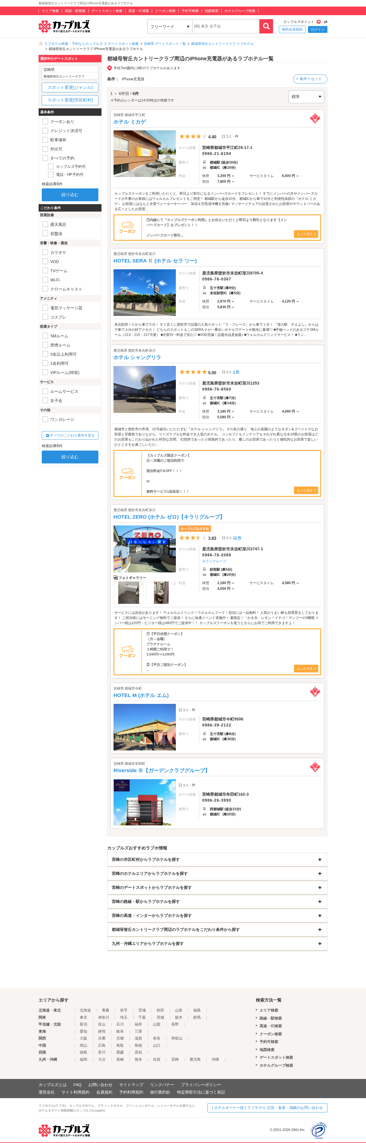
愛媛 (120, 1052)
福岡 (83, 1059)
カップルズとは (53, 1084)
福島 (197, 1010)
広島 (102, 1045)
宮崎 (175, 1059)
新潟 (83, 1024)
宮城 (142, 1010)
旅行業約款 (160, 1092)
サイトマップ (131, 1084)
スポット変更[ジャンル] (70, 87)
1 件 (236, 372)
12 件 (237, 538)
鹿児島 (195, 1059)
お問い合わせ (100, 1084)
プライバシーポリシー (201, 1084)
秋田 (160, 1010)
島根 (138, 1045)
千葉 (142, 1017)
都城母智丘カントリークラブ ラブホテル (222, 44)
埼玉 (124, 1017)
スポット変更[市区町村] (70, 99)
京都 (120, 1038)
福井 (138, 1024)
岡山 (83, 1045)
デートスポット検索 (107, 11)
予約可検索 (190, 11)
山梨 (156, 1024)
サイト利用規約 (75, 1092)
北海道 (85, 1010)
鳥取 (120, 1045)
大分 (102, 1059)
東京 (83, 1017)
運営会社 (47, 1092)
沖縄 (215, 1059)
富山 (102, 1024)
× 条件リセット (309, 79)
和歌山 (176, 1038)
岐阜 (120, 1031)
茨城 (160, 1017)
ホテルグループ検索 (239, 11)
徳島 (83, 1052)
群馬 (197, 1017)
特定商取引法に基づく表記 (201, 1092)
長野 (175, 1024)
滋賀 (138, 1038)
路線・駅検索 (75, 11)
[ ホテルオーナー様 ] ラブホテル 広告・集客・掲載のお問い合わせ (267, 1108)
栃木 (178, 1017)
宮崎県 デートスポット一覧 (165, 44)
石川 (120, 1024)
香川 (102, 1052)
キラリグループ (214, 561)
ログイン (318, 29)
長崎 (120, 1059)
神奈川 (103, 1017)
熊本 (138, 1059)
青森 (105, 1010)
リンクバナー (162, 1084)
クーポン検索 (165, 11)
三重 (138, 1031)
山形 (178, 1010)
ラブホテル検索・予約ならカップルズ (73, 44)
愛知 (83, 1031)
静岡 (102, 1031)
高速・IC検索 (138, 11)
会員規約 (104, 1092)
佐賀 (156, 1059)
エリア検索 (50, 11)
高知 (138, 1052)
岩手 (124, 1010)
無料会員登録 (292, 29)
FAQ (77, 1084)
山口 (156, 1045)
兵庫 (102, 1038)
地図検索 (211, 11)
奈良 (156, 1038)
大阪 (83, 1038)
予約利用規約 (131, 1092)
